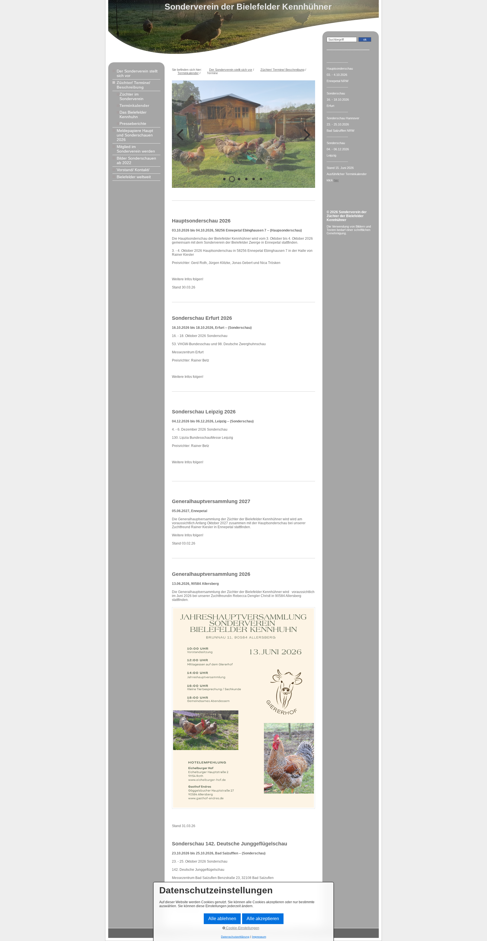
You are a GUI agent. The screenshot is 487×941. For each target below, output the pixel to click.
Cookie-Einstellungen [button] (242, 928)
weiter (306, 138)
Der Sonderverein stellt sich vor (137, 73)
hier (336, 180)
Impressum (259, 936)
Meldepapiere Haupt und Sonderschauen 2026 (135, 135)
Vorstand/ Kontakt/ (133, 170)
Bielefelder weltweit (134, 177)
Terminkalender (134, 105)
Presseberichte (132, 123)
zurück (180, 138)
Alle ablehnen (222, 918)
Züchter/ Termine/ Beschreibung (133, 84)
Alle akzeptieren (263, 918)
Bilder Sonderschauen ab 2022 (136, 160)
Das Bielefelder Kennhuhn (133, 114)
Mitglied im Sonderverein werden (136, 148)
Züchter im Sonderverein (131, 96)
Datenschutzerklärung (235, 936)
